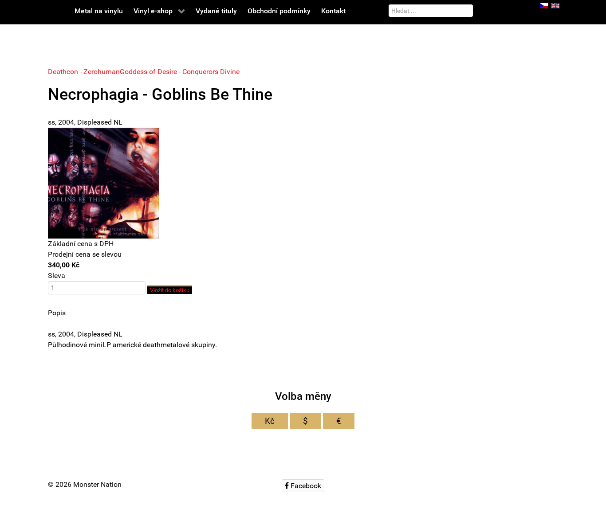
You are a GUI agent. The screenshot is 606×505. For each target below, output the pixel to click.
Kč (270, 421)
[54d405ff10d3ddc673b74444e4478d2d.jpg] (103, 182)
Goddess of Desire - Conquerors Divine (180, 71)
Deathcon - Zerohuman (84, 71)
